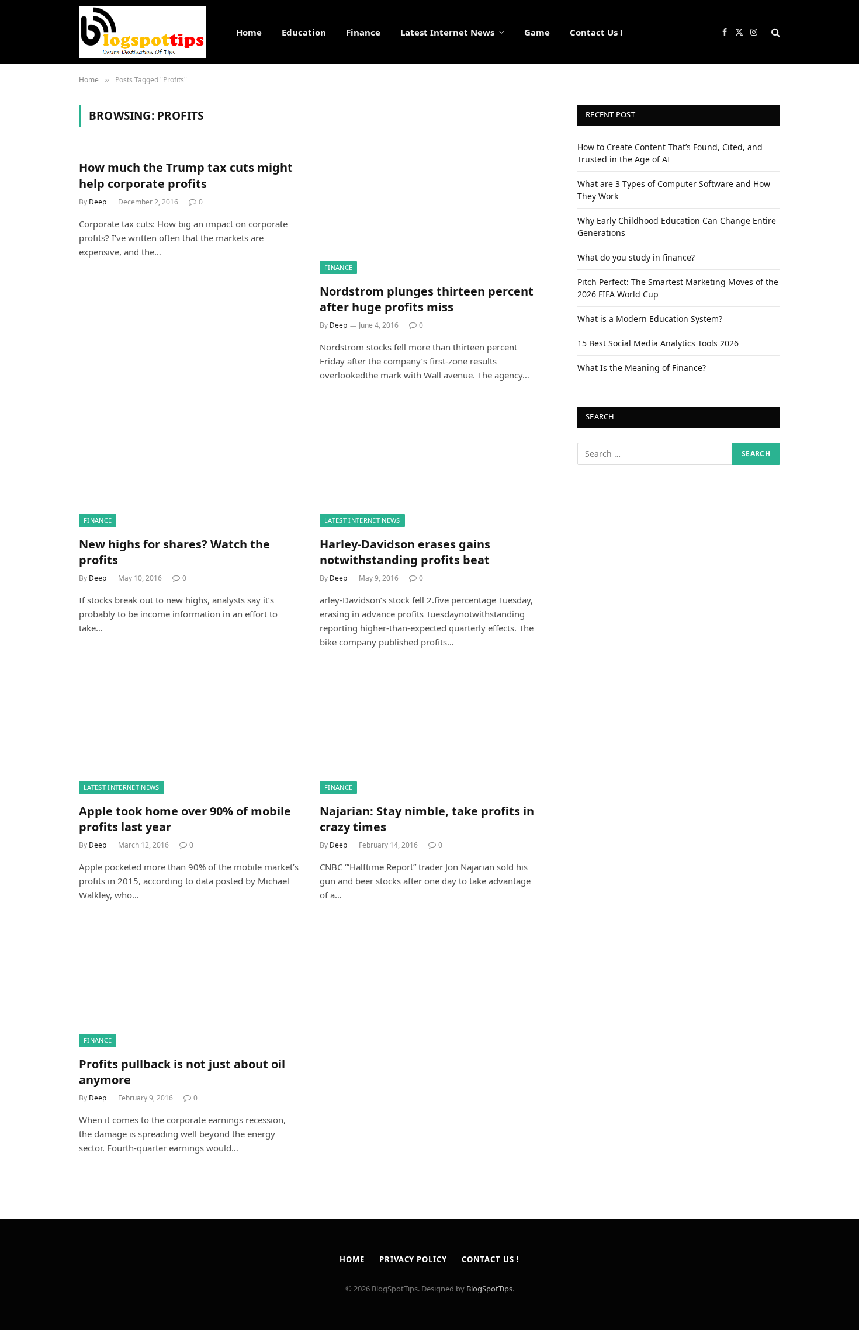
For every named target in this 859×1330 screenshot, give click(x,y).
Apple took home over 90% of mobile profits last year (185, 819)
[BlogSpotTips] (142, 32)
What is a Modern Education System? (649, 318)
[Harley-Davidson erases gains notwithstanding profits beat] (429, 465)
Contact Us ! (596, 32)
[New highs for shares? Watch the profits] (189, 465)
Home (249, 32)
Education (304, 32)
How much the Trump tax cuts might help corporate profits (186, 175)
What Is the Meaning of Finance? (641, 367)
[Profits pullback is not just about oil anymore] (189, 985)
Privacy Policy (413, 1259)
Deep (97, 202)
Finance (363, 32)
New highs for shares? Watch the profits (174, 552)
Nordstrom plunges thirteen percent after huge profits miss (427, 299)
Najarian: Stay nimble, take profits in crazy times (427, 819)
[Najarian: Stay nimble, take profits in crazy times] (429, 732)
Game (537, 32)
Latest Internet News (447, 32)
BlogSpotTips (489, 1288)
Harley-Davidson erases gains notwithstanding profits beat (405, 552)
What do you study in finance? (636, 257)
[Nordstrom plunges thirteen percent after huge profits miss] (429, 212)
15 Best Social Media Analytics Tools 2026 (658, 343)
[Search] (774, 32)
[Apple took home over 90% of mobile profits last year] (189, 732)
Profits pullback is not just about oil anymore (182, 1072)
